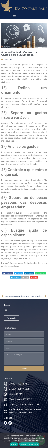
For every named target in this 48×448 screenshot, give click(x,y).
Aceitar (14, 444)
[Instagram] (10, 423)
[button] (14, 16)
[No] (44, 440)
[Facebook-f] (5, 423)
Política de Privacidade (29, 444)
